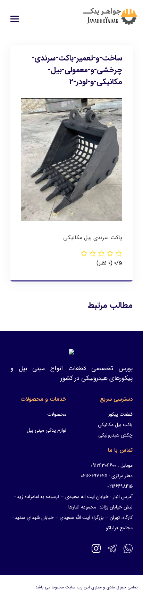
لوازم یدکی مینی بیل (46, 430)
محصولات (56, 414)
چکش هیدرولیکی (115, 435)
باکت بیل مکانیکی (115, 425)
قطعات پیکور (120, 414)
